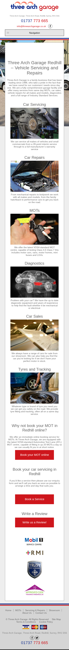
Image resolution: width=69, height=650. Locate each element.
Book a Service (34, 499)
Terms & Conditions (26, 622)
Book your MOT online (34, 454)
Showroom (54, 610)
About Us (27, 613)
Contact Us (41, 613)
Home (8, 610)
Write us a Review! (34, 522)
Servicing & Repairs (35, 610)
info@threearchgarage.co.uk (31, 26)
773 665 (34, 20)
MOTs (18, 610)
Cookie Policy (46, 622)
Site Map (56, 619)
